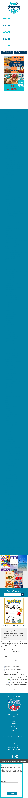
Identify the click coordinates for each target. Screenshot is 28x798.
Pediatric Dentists (10, 315)
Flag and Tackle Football (12, 494)
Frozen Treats (9, 465)
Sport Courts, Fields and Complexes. (16, 252)
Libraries (8, 227)
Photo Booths (9, 375)
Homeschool (9, 125)
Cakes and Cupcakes (11, 336)
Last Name (3, 787)
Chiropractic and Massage (13, 287)
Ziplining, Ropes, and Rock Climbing (16, 272)
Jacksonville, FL (14, 732)
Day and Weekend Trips (12, 197)
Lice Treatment (9, 305)
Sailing (7, 516)
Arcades (7, 186)
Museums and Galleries (12, 234)
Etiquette (8, 410)
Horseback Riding (10, 502)
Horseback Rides (10, 219)
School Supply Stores (11, 475)
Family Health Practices (12, 299)
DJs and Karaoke (10, 350)
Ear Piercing (9, 461)
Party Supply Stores (11, 371)
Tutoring (7, 152)
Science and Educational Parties (15, 381)
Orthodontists (9, 313)
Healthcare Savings (11, 301)
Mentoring (8, 418)
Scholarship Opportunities (13, 147)
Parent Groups (9, 170)
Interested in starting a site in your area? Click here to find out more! (14, 737)
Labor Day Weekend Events (13, 547)
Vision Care (8, 322)
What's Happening (8, 539)
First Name (3, 781)
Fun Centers (9, 209)
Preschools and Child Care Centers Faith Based (16, 134)
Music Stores (9, 471)
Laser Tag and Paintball (12, 225)
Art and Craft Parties (11, 330)
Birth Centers (9, 279)
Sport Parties (9, 387)
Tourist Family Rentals (12, 481)
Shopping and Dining (9, 442)
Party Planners (9, 369)
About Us (14, 718)
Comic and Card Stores (12, 453)
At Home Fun (9, 188)
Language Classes (11, 416)
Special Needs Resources (13, 174)
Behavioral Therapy (11, 277)
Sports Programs (8, 484)
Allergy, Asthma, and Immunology (15, 275)
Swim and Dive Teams (12, 529)
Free (11, 656)
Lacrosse (8, 504)
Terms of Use (14, 721)
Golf (6, 496)
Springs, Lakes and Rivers (13, 254)
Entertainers (9, 352)
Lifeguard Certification (12, 506)
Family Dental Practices (12, 297)
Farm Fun (8, 545)
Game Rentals (9, 359)
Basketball (8, 488)
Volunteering (9, 440)
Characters (8, 342)
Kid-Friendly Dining (11, 467)
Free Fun (8, 207)
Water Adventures (10, 270)
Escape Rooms (10, 201)
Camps (5, 109)
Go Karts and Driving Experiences (15, 213)
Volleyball (8, 537)
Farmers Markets (10, 463)
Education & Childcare (9, 113)
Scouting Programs (11, 428)
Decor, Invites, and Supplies (13, 348)
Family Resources (8, 158)
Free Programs (9, 412)
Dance (7, 404)
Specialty (8, 434)
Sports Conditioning (11, 526)
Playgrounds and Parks (12, 238)
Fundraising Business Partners (14, 164)
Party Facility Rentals (11, 367)
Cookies (7, 346)
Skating (7, 248)
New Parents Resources (12, 168)
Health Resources (8, 274)
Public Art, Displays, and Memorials (16, 240)
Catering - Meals (10, 340)
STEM (7, 436)
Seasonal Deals (10, 551)
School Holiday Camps (12, 111)
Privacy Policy (14, 723)
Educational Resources (12, 121)
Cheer (7, 490)
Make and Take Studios (12, 229)
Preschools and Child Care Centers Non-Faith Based (16, 138)
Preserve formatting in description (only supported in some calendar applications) (15, 673)
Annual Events (9, 541)
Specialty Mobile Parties (12, 385)
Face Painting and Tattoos (13, 354)
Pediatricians (9, 319)
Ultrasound (8, 320)
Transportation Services (12, 150)
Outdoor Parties (10, 365)
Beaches (8, 192)
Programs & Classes (9, 391)
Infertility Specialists (11, 303)
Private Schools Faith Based (13, 141)
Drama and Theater (11, 406)
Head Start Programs (11, 123)
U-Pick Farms (9, 553)
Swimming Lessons (11, 531)
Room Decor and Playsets (13, 473)
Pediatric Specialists (11, 317)
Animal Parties (9, 328)
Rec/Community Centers (12, 244)
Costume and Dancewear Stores (15, 459)
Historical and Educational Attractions (16, 217)
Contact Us (14, 719)
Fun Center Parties (11, 358)
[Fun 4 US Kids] (14, 7)
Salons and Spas (10, 246)
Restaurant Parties (11, 379)
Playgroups (8, 172)
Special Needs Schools (12, 149)
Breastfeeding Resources (13, 283)
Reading (7, 145)
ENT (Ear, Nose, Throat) (12, 293)
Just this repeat (19, 668)
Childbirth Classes (10, 285)
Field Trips (8, 203)
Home (14, 716)
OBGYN (7, 307)
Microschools (9, 131)
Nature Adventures (11, 236)
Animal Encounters (11, 184)
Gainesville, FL (14, 730)
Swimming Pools (10, 258)
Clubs (7, 400)
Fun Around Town (8, 178)
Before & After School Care (13, 115)
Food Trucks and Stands (12, 356)
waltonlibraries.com (14, 649)
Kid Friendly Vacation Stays (13, 223)
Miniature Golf (9, 231)
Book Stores (9, 449)
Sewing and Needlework (12, 430)
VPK (6, 156)
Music (7, 420)
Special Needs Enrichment (13, 432)
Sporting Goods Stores (12, 477)
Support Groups (10, 176)
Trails (7, 268)
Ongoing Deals (9, 549)
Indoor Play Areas (10, 221)
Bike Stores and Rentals (12, 447)
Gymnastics (9, 498)
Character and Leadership (13, 397)
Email (2, 775)
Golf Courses (9, 215)
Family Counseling (10, 295)
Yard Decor (8, 389)
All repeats (18, 666)
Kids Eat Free (9, 469)
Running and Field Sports (13, 514)
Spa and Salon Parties (12, 383)
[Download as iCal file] (21, 660)
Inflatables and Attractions (13, 361)
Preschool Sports (10, 512)
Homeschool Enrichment (12, 414)
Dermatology (9, 291)
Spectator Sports (10, 250)
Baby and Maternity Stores (13, 444)
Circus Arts (8, 399)
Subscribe (12, 793)
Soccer (7, 520)
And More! (14, 733)
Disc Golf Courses (10, 199)
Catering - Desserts (11, 338)
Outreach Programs (11, 424)
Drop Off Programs (11, 119)
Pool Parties (9, 377)
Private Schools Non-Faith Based (15, 143)
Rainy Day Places (10, 242)
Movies (7, 233)
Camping (8, 195)
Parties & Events (8, 326)
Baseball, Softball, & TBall (13, 486)
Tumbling (8, 535)
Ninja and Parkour (10, 510)
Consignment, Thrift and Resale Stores (15, 456)
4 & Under (8, 393)
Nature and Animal (11, 422)
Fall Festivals (9, 543)
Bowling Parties (10, 334)
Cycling (7, 492)
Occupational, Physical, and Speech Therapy (16, 310)
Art (6, 395)
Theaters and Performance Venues (16, 262)
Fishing (7, 205)
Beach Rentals (9, 445)
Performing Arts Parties (12, 373)
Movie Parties (9, 363)
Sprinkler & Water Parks (12, 256)
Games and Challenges (12, 211)
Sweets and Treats (11, 479)
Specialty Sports (10, 524)
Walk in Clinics (9, 324)
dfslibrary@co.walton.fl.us (18, 654)
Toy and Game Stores (12, 483)
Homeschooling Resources (13, 166)
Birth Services (9, 281)
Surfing (7, 527)
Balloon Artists (9, 332)
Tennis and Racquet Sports (13, 533)
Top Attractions (9, 264)
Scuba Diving (9, 518)
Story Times (9, 438)
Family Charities (10, 160)
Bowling (7, 193)
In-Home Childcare (11, 127)
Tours (7, 266)
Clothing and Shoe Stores (13, 451)
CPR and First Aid (10, 289)
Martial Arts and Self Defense (14, 508)
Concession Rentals (11, 344)
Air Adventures (9, 180)
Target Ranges (9, 260)
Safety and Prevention (12, 426)
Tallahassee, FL (14, 728)
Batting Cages (9, 190)
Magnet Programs (10, 129)
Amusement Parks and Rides (14, 182)
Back (14, 689)
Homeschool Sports (11, 500)
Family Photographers (12, 162)
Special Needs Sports (11, 522)
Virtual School (9, 154)
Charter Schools (10, 117)
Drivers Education (10, 408)
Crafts (7, 402)
